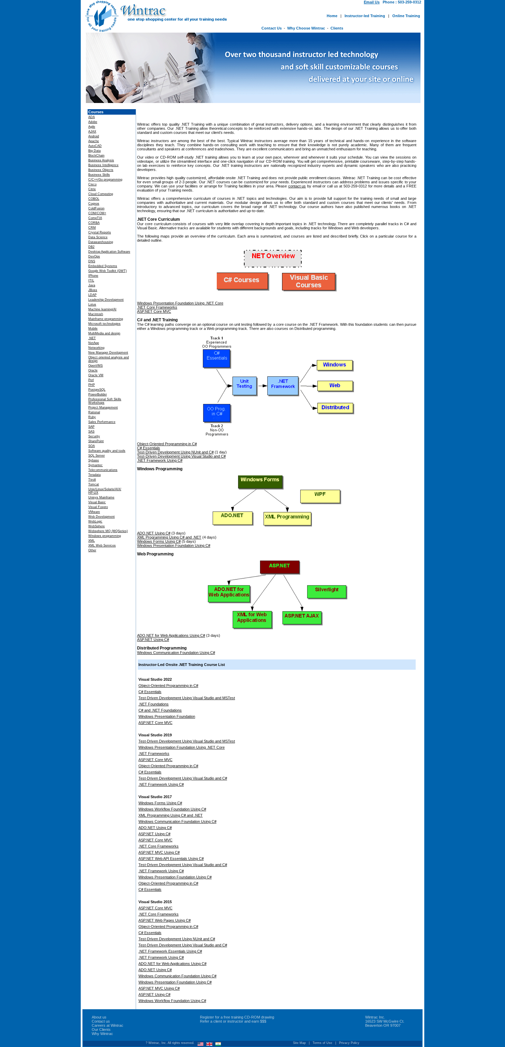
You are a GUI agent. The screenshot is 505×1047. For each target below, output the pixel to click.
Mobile (93, 328)
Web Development (101, 516)
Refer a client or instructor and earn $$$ (233, 1021)
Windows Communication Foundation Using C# (176, 653)
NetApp (93, 343)
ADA (91, 117)
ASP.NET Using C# (153, 639)
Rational (94, 412)
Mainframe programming (105, 319)
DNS (91, 261)
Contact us (101, 1021)
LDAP (92, 295)
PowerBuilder (97, 394)
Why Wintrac (102, 1034)
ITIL (91, 280)
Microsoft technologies (104, 323)
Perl (91, 380)
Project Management (103, 407)
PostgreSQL (96, 389)
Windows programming (104, 536)
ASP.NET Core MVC (154, 311)
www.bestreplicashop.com (209, 1012)
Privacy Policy (349, 1043)
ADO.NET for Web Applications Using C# (171, 635)
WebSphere (96, 526)
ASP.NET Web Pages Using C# (164, 920)
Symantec (95, 465)
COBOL (93, 198)
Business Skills (99, 174)
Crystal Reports (99, 232)
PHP (91, 385)
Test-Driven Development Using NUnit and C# (175, 452)
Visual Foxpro (98, 507)
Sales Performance (101, 422)
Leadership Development (106, 299)
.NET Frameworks (153, 753)
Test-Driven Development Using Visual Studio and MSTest (186, 698)
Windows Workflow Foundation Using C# (172, 809)
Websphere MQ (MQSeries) (108, 531)
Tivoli (92, 479)
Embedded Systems (102, 266)
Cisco (92, 184)
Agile (91, 126)
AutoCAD (95, 146)
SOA (91, 446)
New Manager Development (108, 352)
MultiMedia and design (104, 333)
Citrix (92, 189)
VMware (94, 512)
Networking (96, 347)
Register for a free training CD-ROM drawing (237, 1017)
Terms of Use (322, 1043)
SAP (91, 426)
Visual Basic (97, 502)
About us (99, 1017)
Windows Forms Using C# (159, 541)
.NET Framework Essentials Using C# (170, 951)
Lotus (92, 304)
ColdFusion (96, 208)
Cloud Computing (100, 194)
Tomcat (93, 484)
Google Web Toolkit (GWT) (107, 271)
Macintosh (95, 314)
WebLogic (95, 521)
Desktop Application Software (109, 251)
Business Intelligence (103, 165)
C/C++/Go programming (105, 179)
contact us (297, 186)
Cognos (93, 203)
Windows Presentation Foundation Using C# (173, 545)
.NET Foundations (153, 704)
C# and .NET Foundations (160, 710)
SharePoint (96, 441)
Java (91, 285)
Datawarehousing (100, 242)
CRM (92, 227)
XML (91, 540)
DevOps (94, 256)
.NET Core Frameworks (157, 307)
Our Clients (101, 1029)
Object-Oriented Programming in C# (167, 444)
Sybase (93, 460)
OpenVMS (95, 365)
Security (94, 436)
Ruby (92, 417)
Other (92, 550)
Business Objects (100, 170)
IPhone (93, 275)
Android (93, 136)
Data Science (98, 237)
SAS (91, 431)
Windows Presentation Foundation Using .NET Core (180, 303)
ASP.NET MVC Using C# (159, 852)
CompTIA (95, 218)
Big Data (94, 150)
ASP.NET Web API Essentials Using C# (171, 858)
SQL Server (96, 455)
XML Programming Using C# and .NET (169, 537)
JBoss (92, 290)
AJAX (92, 131)
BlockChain (96, 155)
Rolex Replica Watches (154, 1012)
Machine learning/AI (102, 309)
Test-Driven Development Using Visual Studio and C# (181, 456)
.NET (92, 338)
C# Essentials (148, 448)
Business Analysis (101, 160)
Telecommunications (102, 470)
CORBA (94, 223)
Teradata (94, 474)
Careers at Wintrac (107, 1025)
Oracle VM (95, 375)
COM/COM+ (97, 213)
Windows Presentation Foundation (166, 716)
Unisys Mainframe (101, 497)
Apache (93, 141)
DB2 (91, 247)
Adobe (92, 122)
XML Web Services (102, 545)
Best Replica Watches (104, 1012)
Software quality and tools (106, 450)
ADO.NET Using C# (153, 533)
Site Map (299, 1043)
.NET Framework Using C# (159, 460)
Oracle (93, 370)
